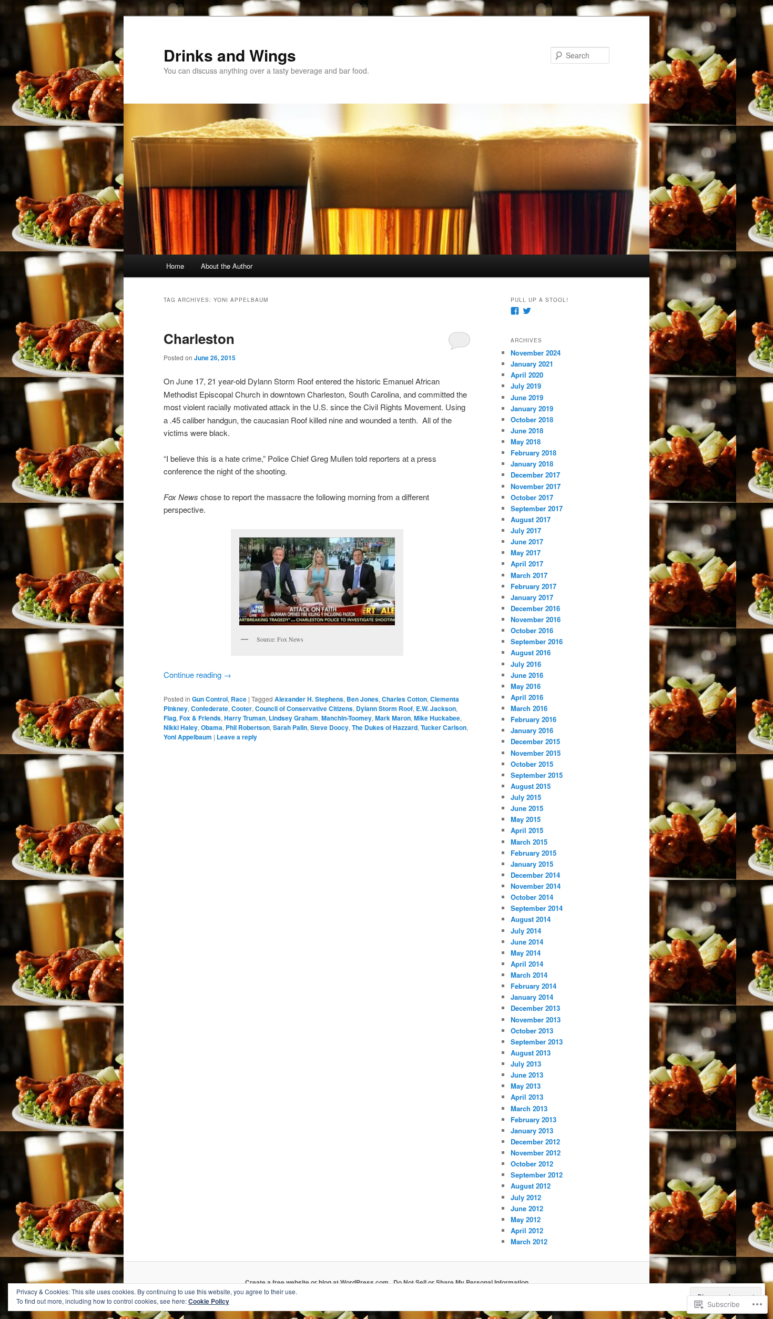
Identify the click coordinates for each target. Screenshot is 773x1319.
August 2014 (531, 919)
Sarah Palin (290, 727)
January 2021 (532, 364)
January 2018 (532, 464)
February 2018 (533, 453)
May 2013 (526, 1086)
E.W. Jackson (436, 708)
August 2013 (531, 1053)
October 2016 (532, 630)
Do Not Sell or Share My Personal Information (460, 1282)
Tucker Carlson (443, 727)
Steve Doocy (329, 727)
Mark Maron (393, 718)
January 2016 (532, 730)
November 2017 (536, 486)
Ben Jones (363, 699)
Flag (170, 718)
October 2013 (532, 1031)
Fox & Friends (200, 718)
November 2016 (536, 619)
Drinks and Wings (230, 55)
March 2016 (529, 708)
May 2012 (526, 1219)
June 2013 (527, 1075)
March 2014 (529, 975)
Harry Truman (245, 718)
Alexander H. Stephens (308, 699)
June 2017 (527, 541)
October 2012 (532, 1164)
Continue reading (197, 674)
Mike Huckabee (437, 718)
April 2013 (527, 1097)
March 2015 (529, 842)
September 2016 (537, 641)
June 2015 (527, 808)
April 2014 (527, 964)
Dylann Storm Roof (384, 708)
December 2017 (535, 475)
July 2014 (526, 931)
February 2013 (533, 1119)
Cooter (241, 708)
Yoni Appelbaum (188, 737)
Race (239, 699)
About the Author (226, 266)
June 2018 (527, 430)
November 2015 (536, 753)
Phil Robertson (248, 727)
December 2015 (535, 741)
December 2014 (535, 875)
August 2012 (531, 1186)
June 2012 (527, 1208)
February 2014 (533, 986)
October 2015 (532, 764)
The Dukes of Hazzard (385, 727)
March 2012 (529, 1241)
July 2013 (526, 1064)
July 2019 (526, 386)
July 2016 (526, 664)
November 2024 (536, 353)
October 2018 (532, 419)
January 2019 (532, 408)
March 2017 (529, 575)
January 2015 (532, 864)
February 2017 (533, 586)
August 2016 (531, 652)
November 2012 (536, 1153)
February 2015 (533, 853)
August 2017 (531, 519)
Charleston (199, 338)
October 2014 (532, 897)
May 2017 (526, 552)
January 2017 (532, 597)
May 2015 (526, 819)
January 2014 (532, 997)
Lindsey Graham (293, 718)
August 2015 (531, 786)
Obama (211, 727)
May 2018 (526, 442)
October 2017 (532, 497)
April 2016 (527, 697)
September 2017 (537, 508)
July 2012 (526, 1197)
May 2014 (526, 953)
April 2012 (527, 1230)
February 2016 (533, 719)
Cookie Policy (208, 1301)
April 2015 (527, 830)
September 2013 (537, 1042)
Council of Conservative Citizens (304, 708)
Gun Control (210, 699)
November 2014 (536, 886)
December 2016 (535, 608)
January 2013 (532, 1130)
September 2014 (537, 908)
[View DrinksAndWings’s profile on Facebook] (515, 311)
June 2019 (527, 397)
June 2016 (527, 675)
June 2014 (527, 942)
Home (175, 266)
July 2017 (526, 530)
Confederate (209, 708)
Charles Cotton (404, 699)
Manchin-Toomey (346, 718)
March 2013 (529, 1108)
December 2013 (535, 1008)
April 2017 (527, 564)
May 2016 (526, 686)
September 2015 (537, 775)
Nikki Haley (181, 727)
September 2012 (537, 1175)
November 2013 (536, 1019)
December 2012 (535, 1141)
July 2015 (526, 797)
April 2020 (527, 375)
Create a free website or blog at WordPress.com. (317, 1282)
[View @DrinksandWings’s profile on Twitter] (527, 311)
